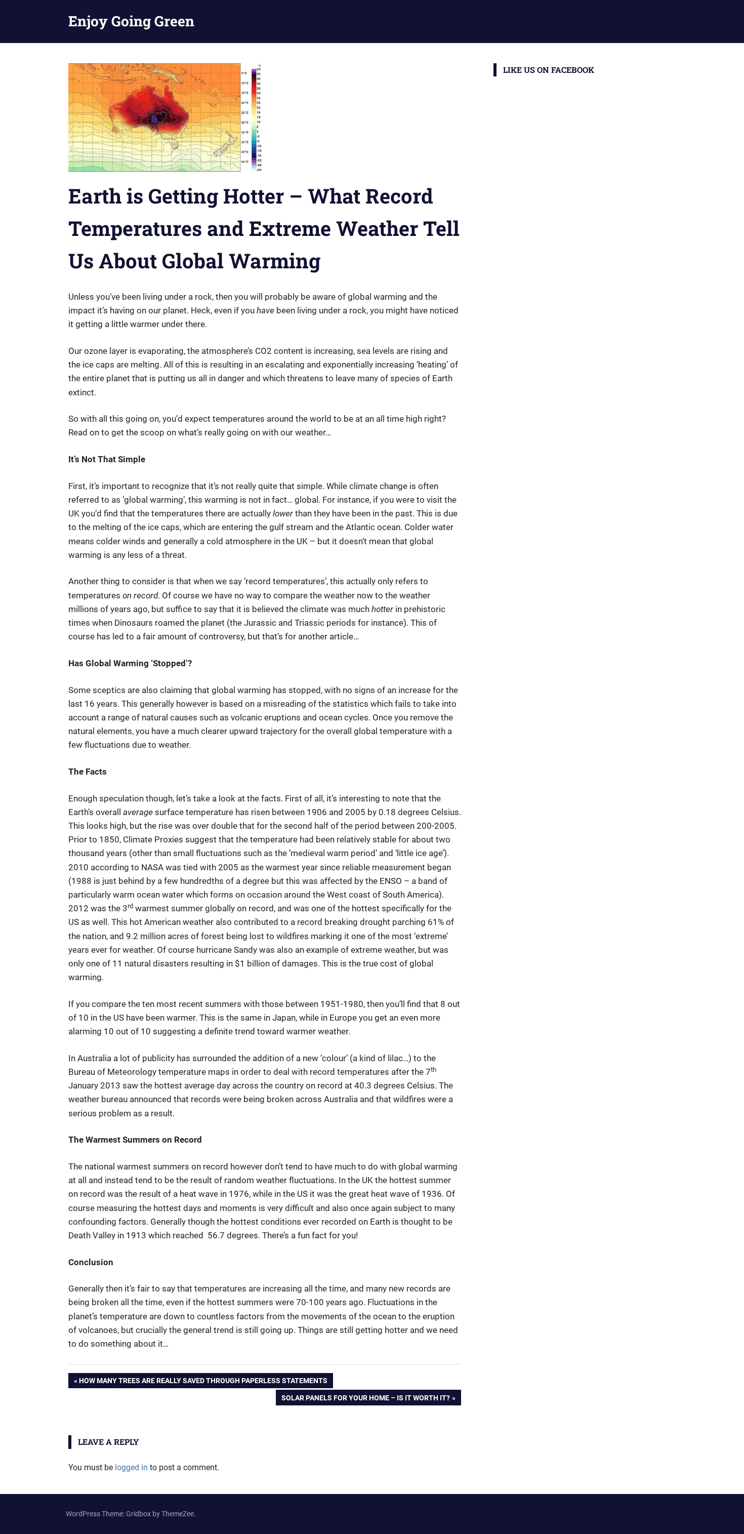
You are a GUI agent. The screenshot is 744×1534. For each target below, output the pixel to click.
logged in (131, 1467)
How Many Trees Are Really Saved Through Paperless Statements (202, 1382)
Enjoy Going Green (131, 21)
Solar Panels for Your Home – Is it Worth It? (365, 1399)
